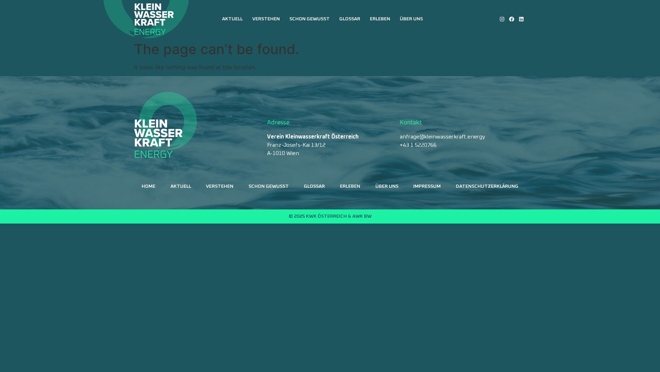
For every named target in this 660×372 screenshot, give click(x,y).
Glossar (349, 19)
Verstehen (266, 19)
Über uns (411, 19)
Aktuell (232, 19)
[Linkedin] (521, 19)
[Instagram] (502, 19)
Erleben (380, 19)
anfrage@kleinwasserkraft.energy (442, 137)
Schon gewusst (309, 19)
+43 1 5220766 (418, 145)
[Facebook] (511, 19)
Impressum (427, 186)
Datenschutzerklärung (487, 186)
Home (148, 186)
